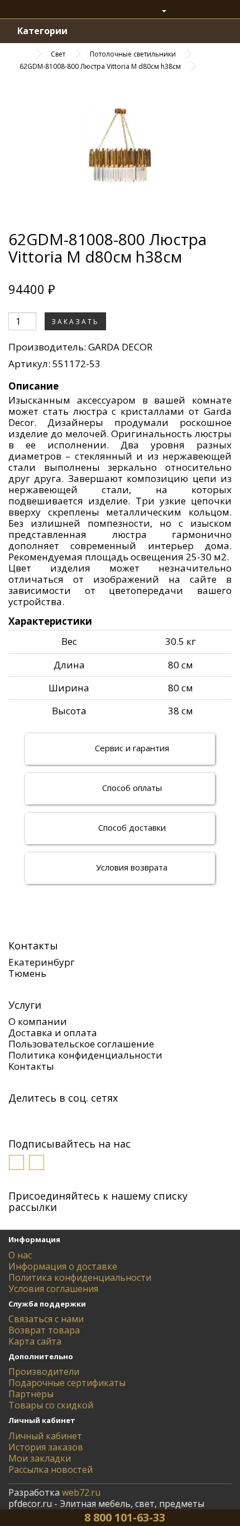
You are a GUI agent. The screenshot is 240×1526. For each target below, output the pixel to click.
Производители (43, 1371)
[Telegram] (99, 1116)
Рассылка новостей (50, 1469)
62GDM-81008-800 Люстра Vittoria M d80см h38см (100, 66)
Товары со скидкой (50, 1405)
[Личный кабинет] (158, 10)
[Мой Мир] (49, 1116)
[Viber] (66, 1116)
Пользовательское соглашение (81, 1043)
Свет (58, 54)
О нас (20, 1255)
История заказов (45, 1447)
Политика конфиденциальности (85, 1054)
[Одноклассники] (32, 1116)
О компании (37, 1021)
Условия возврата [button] (130, 867)
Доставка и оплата (52, 1032)
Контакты (31, 1066)
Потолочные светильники (133, 54)
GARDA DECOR (120, 346)
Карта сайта (34, 1341)
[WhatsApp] (82, 1116)
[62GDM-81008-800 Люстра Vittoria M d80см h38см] (120, 148)
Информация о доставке (62, 1266)
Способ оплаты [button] (131, 787)
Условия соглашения (53, 1288)
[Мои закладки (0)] (182, 10)
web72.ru (81, 1492)
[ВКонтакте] (15, 1116)
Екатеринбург (41, 962)
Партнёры (31, 1394)
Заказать (75, 321)
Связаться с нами (46, 1319)
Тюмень (27, 973)
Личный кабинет (45, 1436)
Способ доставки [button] (131, 827)
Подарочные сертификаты (67, 1383)
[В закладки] (122, 321)
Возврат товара (44, 1330)
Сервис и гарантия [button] (131, 747)
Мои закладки (39, 1458)
